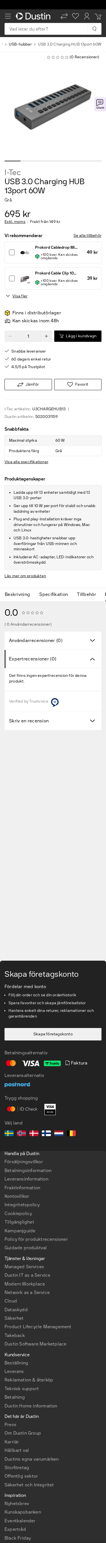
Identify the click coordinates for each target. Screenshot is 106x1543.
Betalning (15, 1397)
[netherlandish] (58, 1134)
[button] (64, 16)
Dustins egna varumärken (32, 1459)
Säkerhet (14, 1318)
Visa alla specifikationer (26, 462)
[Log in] (86, 16)
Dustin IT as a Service (27, 1275)
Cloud (11, 1301)
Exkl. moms (15, 222)
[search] (94, 29)
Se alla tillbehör (87, 235)
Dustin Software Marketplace (35, 1344)
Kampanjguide (20, 1230)
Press (10, 1424)
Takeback (15, 1335)
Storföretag (17, 1467)
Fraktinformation (22, 1187)
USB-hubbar (20, 44)
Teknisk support (22, 1388)
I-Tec (13, 172)
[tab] (20, 594)
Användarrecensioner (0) (35, 640)
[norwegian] (21, 1134)
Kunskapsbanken (23, 1512)
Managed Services (24, 1266)
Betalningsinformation (28, 1170)
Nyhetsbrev (17, 1503)
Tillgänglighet (19, 1222)
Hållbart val (17, 1450)
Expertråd (15, 1529)
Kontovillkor (17, 1196)
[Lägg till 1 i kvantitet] (46, 336)
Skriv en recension (29, 721)
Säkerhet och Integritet (29, 1485)
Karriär (12, 1442)
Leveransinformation (26, 1179)
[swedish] (9, 1134)
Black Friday (18, 1538)
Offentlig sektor (21, 1476)
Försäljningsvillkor (24, 1161)
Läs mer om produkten (25, 576)
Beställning (16, 1363)
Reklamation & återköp (29, 1380)
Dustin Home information (31, 1406)
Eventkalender (20, 1520)
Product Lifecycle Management (38, 1326)
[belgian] (71, 1134)
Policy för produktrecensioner (36, 1239)
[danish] (33, 1134)
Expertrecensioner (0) (32, 659)
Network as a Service (27, 1292)
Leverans (14, 1371)
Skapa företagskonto (53, 1034)
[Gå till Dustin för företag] (34, 16)
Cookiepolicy (18, 1213)
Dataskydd (16, 1309)
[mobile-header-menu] (8, 16)
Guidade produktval (26, 1247)
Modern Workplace (25, 1284)
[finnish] (46, 1134)
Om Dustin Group (23, 1433)
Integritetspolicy (22, 1204)
